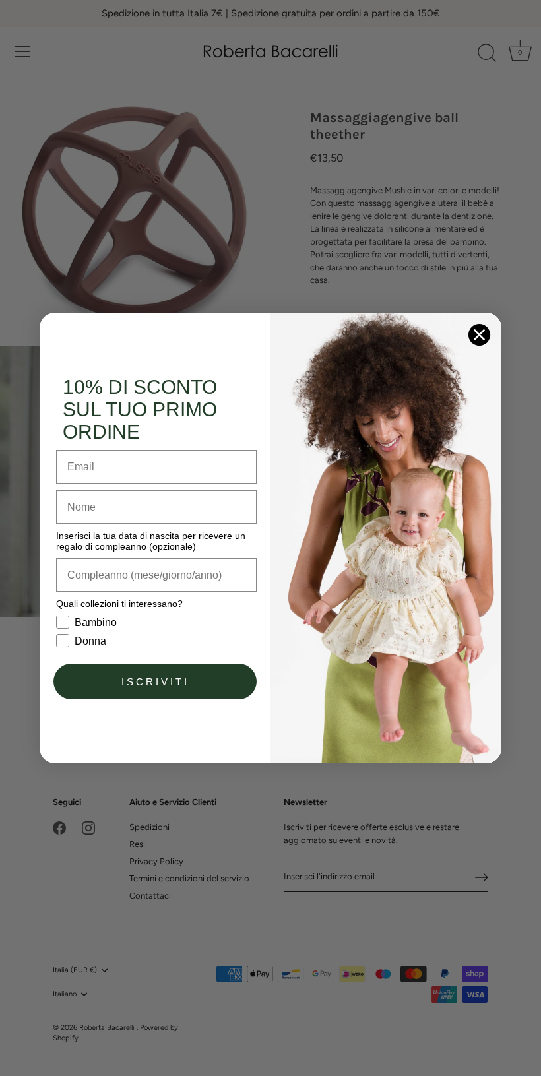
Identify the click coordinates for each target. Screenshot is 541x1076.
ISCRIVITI (155, 681)
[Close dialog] (479, 334)
